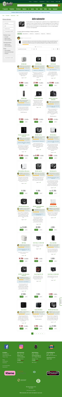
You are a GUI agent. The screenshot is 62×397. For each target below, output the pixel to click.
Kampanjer (55, 9)
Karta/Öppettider (6, 354)
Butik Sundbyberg (8, 39)
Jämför (26, 85)
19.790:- (21, 259)
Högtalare (24, 9)
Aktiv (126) (19, 33)
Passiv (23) (43, 33)
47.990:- (24, 294)
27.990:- (36, 83)
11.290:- (38, 191)
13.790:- (54, 191)
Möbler (45, 9)
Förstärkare (18, 9)
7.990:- (38, 294)
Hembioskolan (42, 1)
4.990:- (53, 227)
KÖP (21, 85)
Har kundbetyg (7, 50)
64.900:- (51, 119)
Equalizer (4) (37, 33)
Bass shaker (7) (25, 33)
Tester (47, 1)
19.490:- (25, 227)
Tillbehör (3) (48, 33)
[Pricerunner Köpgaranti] (53, 373)
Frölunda (34, 362)
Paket (37, 9)
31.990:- (54, 326)
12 (51, 49)
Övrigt (50, 9)
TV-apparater (5, 9)
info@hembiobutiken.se (52, 355)
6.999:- (51, 294)
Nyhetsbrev (5, 362)
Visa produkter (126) (8, 31)
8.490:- (37, 156)
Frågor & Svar (5, 356)
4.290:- (36, 326)
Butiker (30, 1)
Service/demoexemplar (9, 52)
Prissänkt (6, 53)
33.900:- (36, 119)
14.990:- (21, 83)
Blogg (4, 359)
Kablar (41, 9)
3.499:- (36, 259)
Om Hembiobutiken (6, 365)
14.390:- (23, 191)
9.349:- (21, 326)
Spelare (32, 9)
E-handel (6, 36)
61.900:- (21, 156)
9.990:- (51, 156)
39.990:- (38, 227)
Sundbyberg (20, 362)
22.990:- (21, 119)
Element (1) (32, 33)
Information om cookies (31, 390)
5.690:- (53, 259)
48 (55, 49)
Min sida (57, 1)
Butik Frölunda (7, 38)
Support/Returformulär (7, 355)
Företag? (52, 1)
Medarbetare (5, 367)
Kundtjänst (35, 1)
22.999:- (52, 83)
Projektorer (12, 9)
